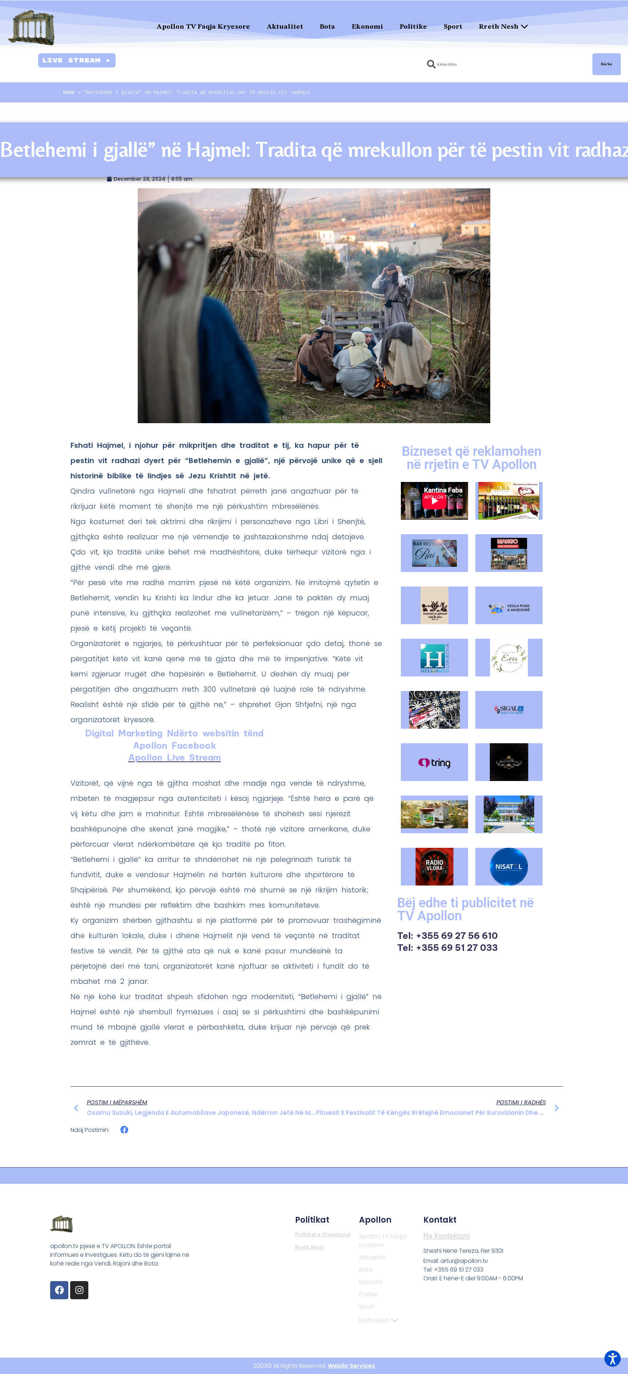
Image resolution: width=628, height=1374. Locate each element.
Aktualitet (285, 27)
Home (69, 92)
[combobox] (505, 64)
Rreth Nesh (499, 27)
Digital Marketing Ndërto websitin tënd (174, 733)
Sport (453, 27)
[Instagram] (79, 1290)
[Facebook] (59, 1290)
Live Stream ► (77, 60)
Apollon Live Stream (174, 757)
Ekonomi (367, 27)
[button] (124, 1130)
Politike (413, 27)
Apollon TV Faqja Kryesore (203, 27)
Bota (327, 27)
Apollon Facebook (174, 745)
